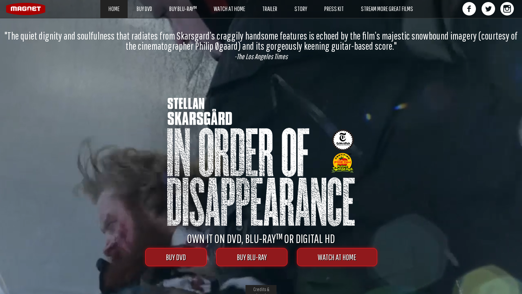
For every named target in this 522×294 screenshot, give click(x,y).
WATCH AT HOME (337, 257)
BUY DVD (176, 257)
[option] (261, 45)
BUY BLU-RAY (252, 257)
